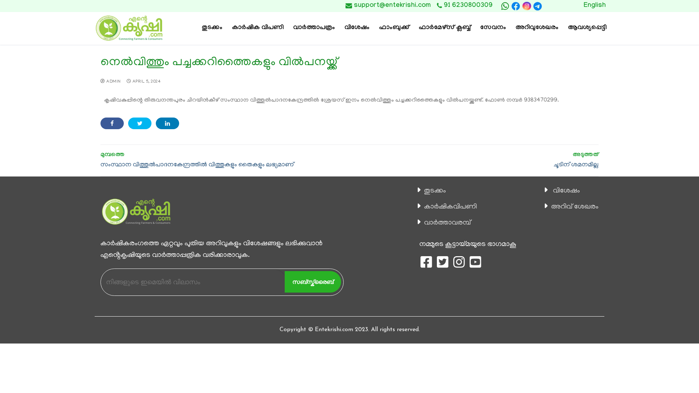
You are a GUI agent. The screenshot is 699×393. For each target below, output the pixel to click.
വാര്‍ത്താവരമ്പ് (447, 223)
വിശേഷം (566, 191)
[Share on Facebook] (112, 123)
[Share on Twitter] (139, 123)
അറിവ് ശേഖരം (575, 207)
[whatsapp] (505, 6)
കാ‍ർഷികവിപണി (450, 207)
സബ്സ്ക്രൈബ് (312, 282)
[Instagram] (526, 6)
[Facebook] (516, 6)
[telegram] (537, 6)
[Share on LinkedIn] (167, 123)
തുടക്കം (435, 191)
